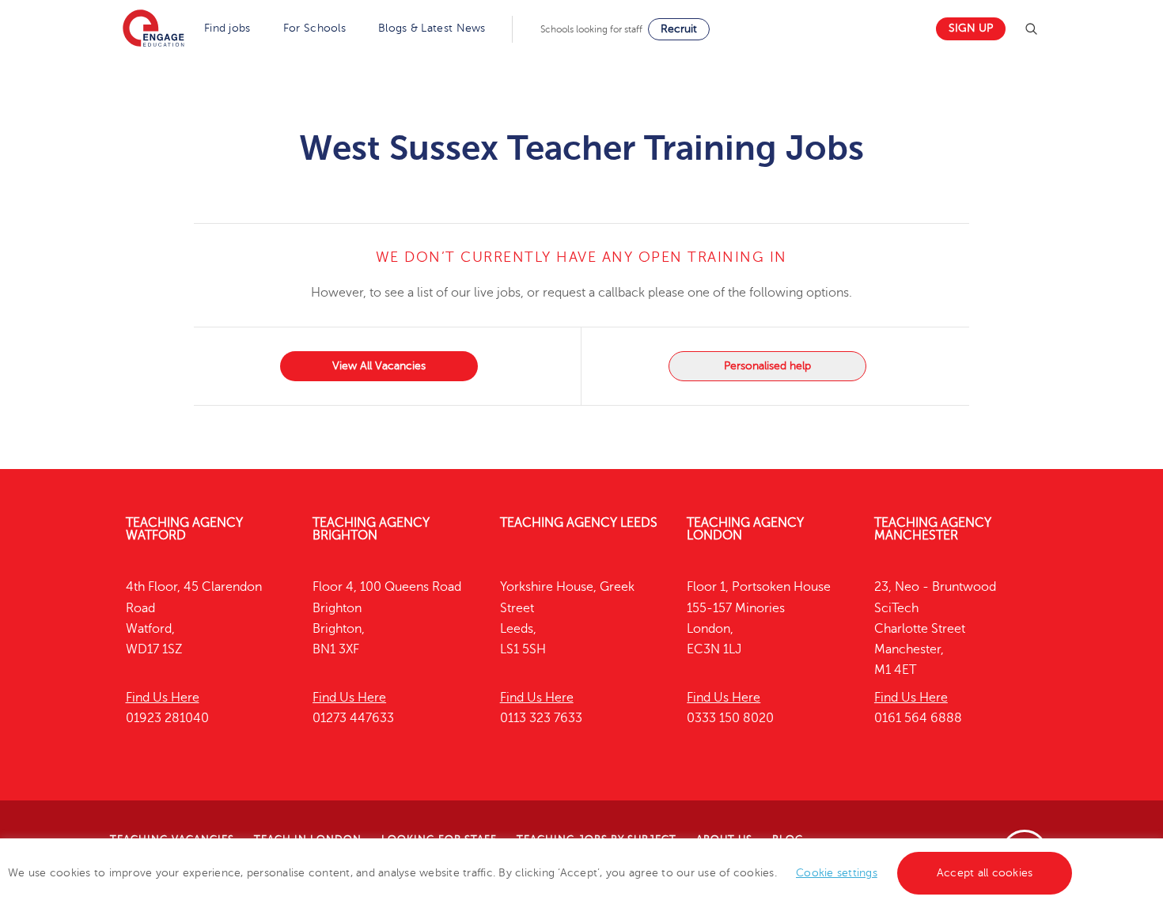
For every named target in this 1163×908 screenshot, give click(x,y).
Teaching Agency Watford (184, 529)
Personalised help (767, 366)
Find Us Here (162, 697)
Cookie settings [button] (836, 873)
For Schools (314, 28)
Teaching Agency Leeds (578, 522)
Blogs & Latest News (432, 28)
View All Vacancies (379, 366)
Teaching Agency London (745, 529)
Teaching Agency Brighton (371, 529)
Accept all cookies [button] (985, 873)
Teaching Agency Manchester (932, 529)
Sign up (971, 28)
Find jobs (227, 28)
